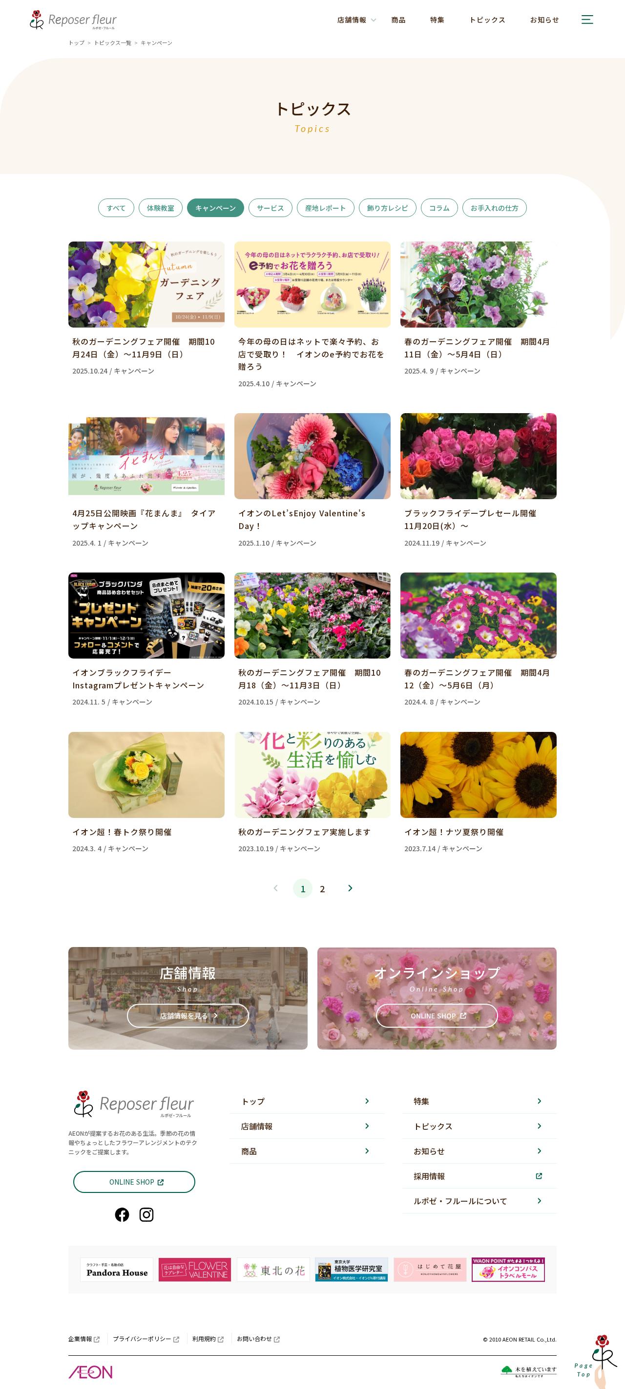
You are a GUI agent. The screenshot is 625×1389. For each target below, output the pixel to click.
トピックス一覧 (112, 42)
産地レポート (325, 208)
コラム (439, 208)
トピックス (487, 19)
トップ (76, 42)
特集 (437, 19)
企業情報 (80, 1338)
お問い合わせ (254, 1338)
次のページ (349, 888)
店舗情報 (256, 1126)
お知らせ (545, 19)
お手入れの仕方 (495, 208)
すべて (116, 208)
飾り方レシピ (387, 208)
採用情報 (429, 1176)
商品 (398, 19)
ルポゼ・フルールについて (460, 1201)
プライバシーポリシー (142, 1338)
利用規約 (204, 1338)
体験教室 (160, 208)
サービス (270, 208)
